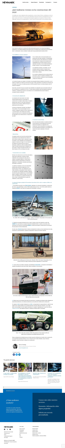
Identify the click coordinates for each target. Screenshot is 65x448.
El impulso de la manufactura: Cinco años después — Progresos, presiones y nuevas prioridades (54, 375)
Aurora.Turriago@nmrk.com (23, 347)
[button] (14, 354)
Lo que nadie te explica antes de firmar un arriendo (10, 374)
